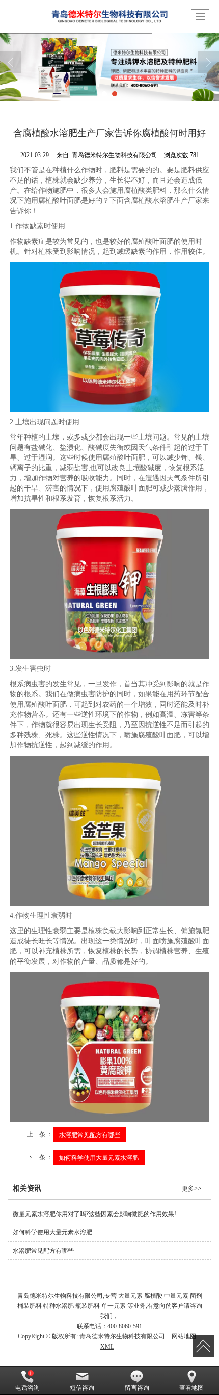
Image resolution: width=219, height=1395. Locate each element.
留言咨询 (137, 1387)
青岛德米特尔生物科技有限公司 (122, 1336)
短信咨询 (82, 1387)
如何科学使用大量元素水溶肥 (99, 1157)
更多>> (191, 1188)
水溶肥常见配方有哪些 (89, 1134)
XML (107, 1346)
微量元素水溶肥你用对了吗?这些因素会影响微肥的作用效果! (94, 1214)
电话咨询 (27, 1387)
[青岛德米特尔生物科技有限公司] (109, 67)
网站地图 (184, 1336)
